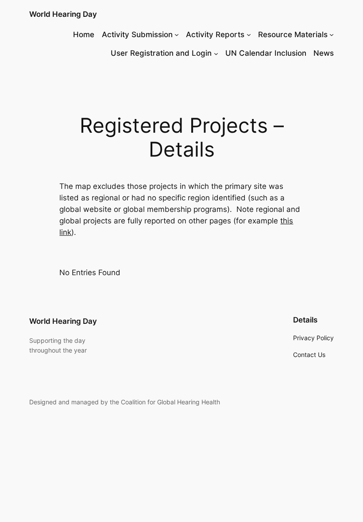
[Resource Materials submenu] (331, 34)
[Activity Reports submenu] (249, 34)
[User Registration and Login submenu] (216, 53)
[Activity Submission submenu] (176, 34)
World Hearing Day (63, 14)
